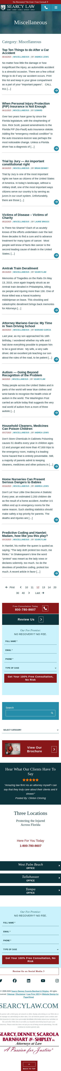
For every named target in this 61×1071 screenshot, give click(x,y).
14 (49, 587)
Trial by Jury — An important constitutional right (23, 162)
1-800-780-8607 (30, 846)
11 (32, 587)
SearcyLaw (40, 272)
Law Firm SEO (33, 994)
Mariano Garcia (43, 330)
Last (38, 593)
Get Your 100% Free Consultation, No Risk (30, 678)
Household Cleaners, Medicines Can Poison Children (25, 427)
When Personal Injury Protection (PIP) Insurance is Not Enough (26, 105)
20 (54, 587)
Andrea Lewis (42, 57)
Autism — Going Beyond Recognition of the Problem (22, 373)
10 (26, 587)
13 (43, 587)
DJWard (38, 110)
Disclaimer (20, 994)
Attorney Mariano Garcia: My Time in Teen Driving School (27, 324)
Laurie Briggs (42, 222)
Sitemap (10, 994)
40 (23, 593)
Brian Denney (42, 168)
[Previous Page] (21, 587)
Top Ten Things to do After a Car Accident (25, 51)
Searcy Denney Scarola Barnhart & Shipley (30, 991)
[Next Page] (29, 593)
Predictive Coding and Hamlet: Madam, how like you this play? (25, 534)
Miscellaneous (21, 57)
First (12, 587)
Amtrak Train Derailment (20, 268)
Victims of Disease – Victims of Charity (25, 216)
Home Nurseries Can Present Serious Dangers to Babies (23, 480)
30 (17, 593)
